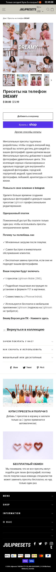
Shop (6, 504)
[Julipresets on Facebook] (34, 543)
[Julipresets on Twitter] (40, 543)
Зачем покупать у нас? (18, 341)
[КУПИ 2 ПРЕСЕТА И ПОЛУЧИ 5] (28, 393)
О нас (7, 522)
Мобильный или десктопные (22, 358)
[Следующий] (51, 80)
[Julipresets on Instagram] (51, 543)
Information (12, 513)
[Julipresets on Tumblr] (51, 547)
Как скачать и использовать (22, 350)
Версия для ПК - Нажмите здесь (29, 318)
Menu (6, 496)
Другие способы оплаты (28, 132)
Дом (4, 18)
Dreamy (6, 318)
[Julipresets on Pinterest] (45, 543)
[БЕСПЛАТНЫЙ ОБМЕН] (28, 445)
